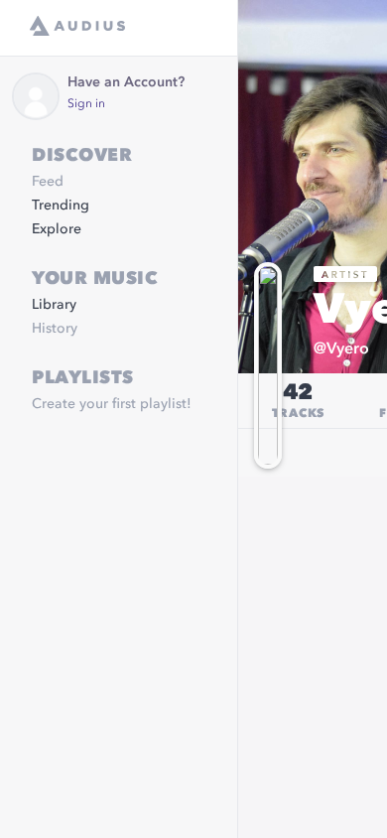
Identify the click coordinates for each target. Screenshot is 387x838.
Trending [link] (60, 205)
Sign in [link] (86, 104)
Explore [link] (56, 229)
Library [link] (54, 305)
